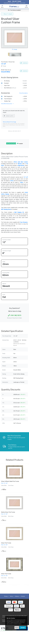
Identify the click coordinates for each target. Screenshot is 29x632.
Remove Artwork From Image (9, 122)
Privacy (6, 596)
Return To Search (7, 14)
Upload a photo (10, 116)
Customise (24, 63)
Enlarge (15, 49)
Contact (23, 596)
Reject (16, 627)
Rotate (4, 66)
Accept (23, 627)
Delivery (17, 596)
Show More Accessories (6, 103)
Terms (11, 596)
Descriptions (23, 93)
